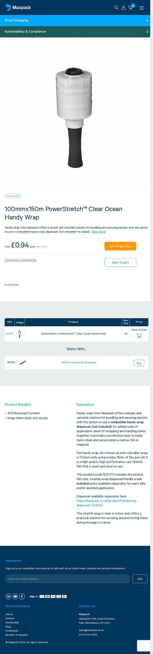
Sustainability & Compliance (25, 32)
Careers (10, 618)
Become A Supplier (17, 635)
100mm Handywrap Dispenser (78, 362)
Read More (99, 232)
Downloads (12, 631)
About (9, 614)
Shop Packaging (16, 21)
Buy (139, 363)
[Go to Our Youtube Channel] (15, 596)
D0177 (9, 334)
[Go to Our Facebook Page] (22, 596)
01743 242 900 (88, 635)
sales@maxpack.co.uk (91, 630)
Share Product (12, 285)
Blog (8, 627)
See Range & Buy (120, 246)
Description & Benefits (20, 260)
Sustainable (12, 622)
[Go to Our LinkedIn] (8, 596)
